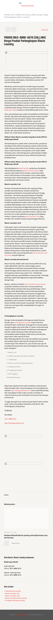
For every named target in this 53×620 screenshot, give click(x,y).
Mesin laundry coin (12, 593)
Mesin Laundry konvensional (16, 598)
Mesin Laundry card (12, 596)
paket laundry (24, 168)
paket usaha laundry (30, 170)
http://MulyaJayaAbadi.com (20, 390)
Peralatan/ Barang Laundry (15, 600)
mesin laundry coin (32, 216)
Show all (45, 30)
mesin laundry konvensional (34, 284)
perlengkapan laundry (22, 322)
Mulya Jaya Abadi (11, 110)
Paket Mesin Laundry (13, 591)
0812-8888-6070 (10, 419)
